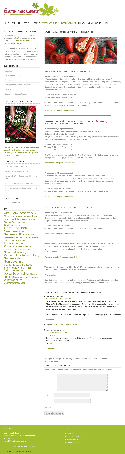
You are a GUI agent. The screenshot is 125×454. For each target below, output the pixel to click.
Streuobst (35, 274)
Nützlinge (23, 253)
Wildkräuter (26, 277)
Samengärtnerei (13, 267)
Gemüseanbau (15, 228)
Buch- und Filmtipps (12, 76)
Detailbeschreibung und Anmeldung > (59, 110)
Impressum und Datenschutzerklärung (19, 446)
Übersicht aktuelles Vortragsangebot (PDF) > (62, 257)
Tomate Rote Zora (20, 167)
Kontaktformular (51, 361)
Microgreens (7, 249)
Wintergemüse (13, 280)
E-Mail (47, 401)
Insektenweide (9, 237)
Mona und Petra (52, 296)
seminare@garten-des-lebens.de (79, 249)
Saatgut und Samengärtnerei (16, 94)
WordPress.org (73, 443)
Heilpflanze (29, 234)
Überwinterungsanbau (14, 283)
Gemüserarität (13, 234)
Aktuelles (8, 71)
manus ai (8, 176)
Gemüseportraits (11, 80)
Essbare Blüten (29, 219)
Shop (106, 23)
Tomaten (9, 276)
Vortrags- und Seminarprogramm (59, 23)
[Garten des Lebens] (32, 17)
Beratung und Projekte (89, 23)
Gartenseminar (12, 225)
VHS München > (51, 275)
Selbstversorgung (15, 270)
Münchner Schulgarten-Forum (25, 183)
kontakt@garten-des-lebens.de (16, 441)
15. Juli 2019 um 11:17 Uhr (56, 333)
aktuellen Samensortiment (24, 59)
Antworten (50, 320)
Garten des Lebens (20, 23)
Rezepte (8, 89)
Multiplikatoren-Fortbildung (21, 249)
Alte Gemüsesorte (17, 213)
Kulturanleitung (14, 243)
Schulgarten (28, 268)
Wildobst (35, 277)
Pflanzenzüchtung (29, 255)
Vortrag (17, 277)
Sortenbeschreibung (18, 273)
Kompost (35, 237)
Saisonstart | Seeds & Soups (65, 325)
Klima (30, 237)
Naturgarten (11, 252)
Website (47, 407)
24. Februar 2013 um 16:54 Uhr (58, 299)
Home (6, 23)
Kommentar (49, 375)
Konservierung (12, 240)
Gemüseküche (14, 231)
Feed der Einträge (74, 436)
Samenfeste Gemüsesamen (14, 260)
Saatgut (36, 23)
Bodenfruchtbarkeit (20, 216)
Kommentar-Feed (74, 439)
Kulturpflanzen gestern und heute (18, 85)
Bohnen (33, 216)
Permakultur (12, 255)
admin (7, 167)
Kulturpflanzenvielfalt (18, 246)
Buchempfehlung (14, 219)
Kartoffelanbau (21, 237)
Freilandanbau (18, 222)
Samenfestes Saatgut (18, 264)
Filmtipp (8, 222)
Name (47, 395)
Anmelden (71, 433)
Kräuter (22, 240)
